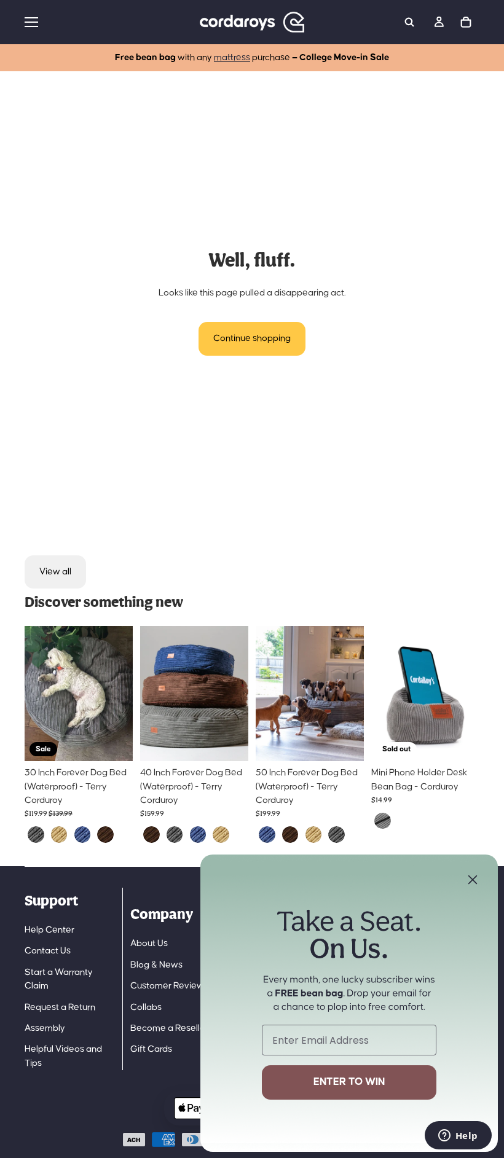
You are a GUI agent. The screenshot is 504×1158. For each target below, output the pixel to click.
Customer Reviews (169, 985)
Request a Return (60, 1007)
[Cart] (465, 22)
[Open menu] (103, 22)
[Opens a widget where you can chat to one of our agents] (458, 1136)
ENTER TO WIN (349, 1082)
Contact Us (48, 950)
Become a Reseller (169, 1028)
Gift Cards (151, 1049)
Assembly (45, 1028)
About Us (149, 943)
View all (55, 571)
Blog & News (156, 964)
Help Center (49, 929)
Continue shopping (252, 338)
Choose (124, 741)
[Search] (409, 22)
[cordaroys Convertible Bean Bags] (252, 22)
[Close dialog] (472, 880)
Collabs (146, 1007)
